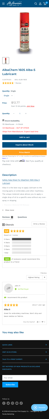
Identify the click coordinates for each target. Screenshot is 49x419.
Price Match (24, 152)
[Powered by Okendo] (8, 224)
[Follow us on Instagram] (12, 403)
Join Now (30, 106)
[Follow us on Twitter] (8, 403)
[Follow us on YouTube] (16, 403)
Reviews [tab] (7, 217)
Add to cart (24, 137)
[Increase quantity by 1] (25, 113)
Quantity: (9, 91)
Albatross (6, 80)
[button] (11, 83)
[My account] (40, 3)
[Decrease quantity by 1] (13, 113)
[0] (44, 3)
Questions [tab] (22, 217)
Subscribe (10, 385)
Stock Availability (12, 121)
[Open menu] (3, 4)
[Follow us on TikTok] (21, 403)
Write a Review (39, 224)
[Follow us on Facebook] (3, 403)
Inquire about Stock (24, 145)
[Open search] (36, 3)
